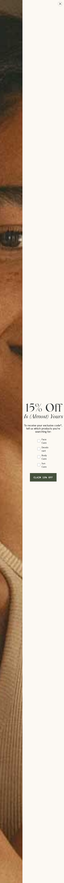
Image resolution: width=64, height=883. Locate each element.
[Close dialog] (60, 3)
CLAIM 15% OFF (43, 477)
